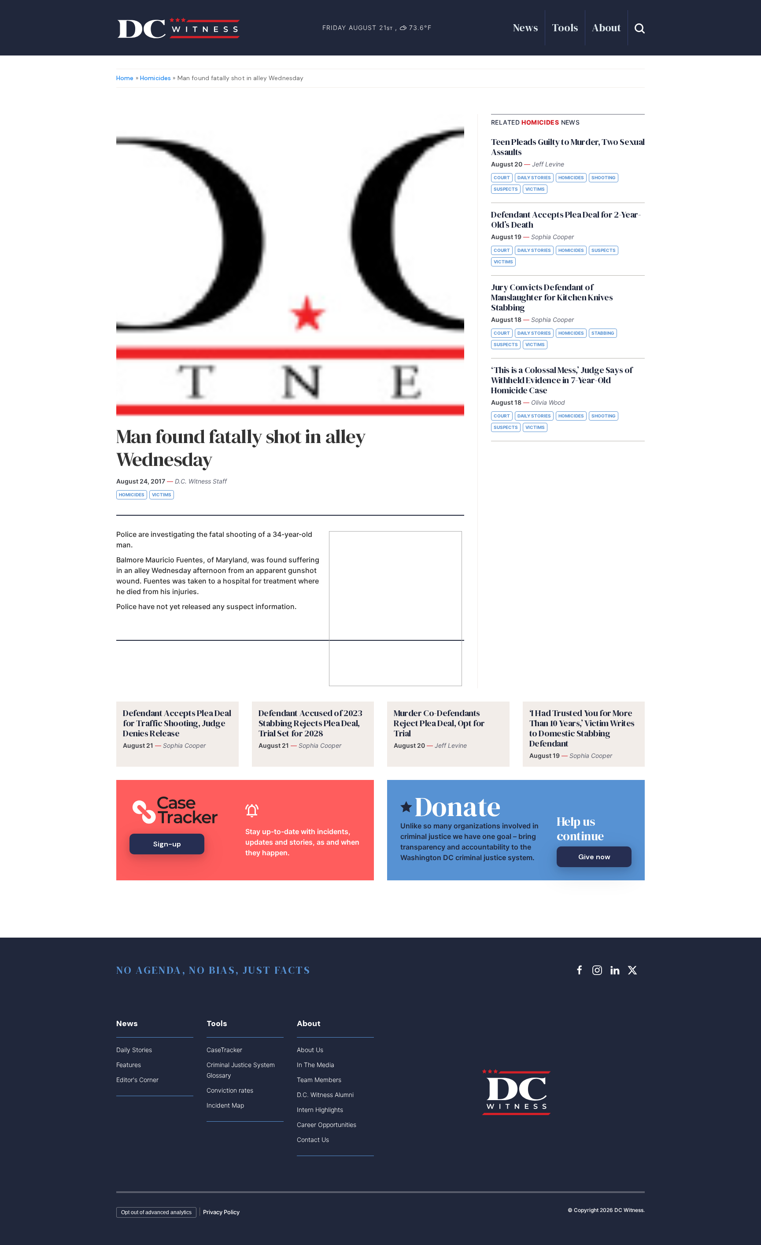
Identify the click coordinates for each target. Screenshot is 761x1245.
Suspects (506, 189)
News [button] (525, 27)
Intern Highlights (320, 1109)
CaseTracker (224, 1049)
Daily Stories (534, 177)
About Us (310, 1049)
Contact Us (313, 1139)
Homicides (155, 78)
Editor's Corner (137, 1079)
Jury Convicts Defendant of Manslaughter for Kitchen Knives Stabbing (552, 297)
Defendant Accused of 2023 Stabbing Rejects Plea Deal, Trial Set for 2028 (310, 723)
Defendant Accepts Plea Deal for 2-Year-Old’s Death (566, 219)
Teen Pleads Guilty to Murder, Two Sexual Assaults (568, 147)
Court (502, 177)
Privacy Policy (221, 1211)
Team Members (319, 1079)
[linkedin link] (616, 969)
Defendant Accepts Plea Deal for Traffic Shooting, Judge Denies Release (177, 723)
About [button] (606, 27)
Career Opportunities (326, 1124)
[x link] (633, 969)
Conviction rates (230, 1090)
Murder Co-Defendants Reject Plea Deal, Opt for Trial (439, 723)
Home (125, 78)
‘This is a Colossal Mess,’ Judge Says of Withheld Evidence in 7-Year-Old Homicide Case (561, 380)
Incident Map (225, 1105)
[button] (640, 27)
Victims (161, 494)
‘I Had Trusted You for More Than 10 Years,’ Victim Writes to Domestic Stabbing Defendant (582, 728)
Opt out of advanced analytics (156, 1212)
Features (128, 1064)
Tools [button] (565, 27)
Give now (594, 856)
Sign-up (167, 844)
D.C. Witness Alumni (325, 1094)
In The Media (315, 1064)
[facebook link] (580, 969)
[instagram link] (598, 969)
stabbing (602, 333)
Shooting (603, 177)
